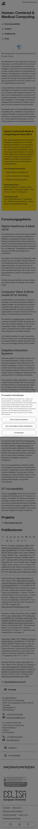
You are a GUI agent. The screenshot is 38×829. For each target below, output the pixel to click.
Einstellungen (19, 433)
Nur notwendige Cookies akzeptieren (19, 426)
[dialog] (19, 414)
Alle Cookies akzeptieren (19, 420)
